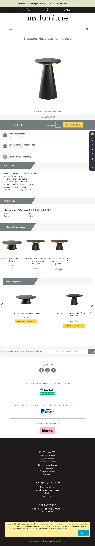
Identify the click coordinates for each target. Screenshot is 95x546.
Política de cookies (47, 471)
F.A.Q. (47, 493)
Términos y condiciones (47, 465)
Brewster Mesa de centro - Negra (26, 313)
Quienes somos (47, 459)
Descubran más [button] (15, 136)
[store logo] (47, 18)
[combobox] (47, 29)
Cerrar (83, 533)
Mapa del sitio (47, 496)
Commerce (47, 474)
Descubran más (15, 147)
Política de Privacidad (47, 462)
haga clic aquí (62, 529)
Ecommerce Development (40, 541)
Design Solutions (59, 541)
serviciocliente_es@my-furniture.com (47, 509)
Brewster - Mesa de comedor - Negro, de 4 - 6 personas (59, 261)
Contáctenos (47, 468)
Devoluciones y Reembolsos (47, 490)
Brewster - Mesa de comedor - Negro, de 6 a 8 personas (35, 261)
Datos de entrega (47, 487)
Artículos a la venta (47, 456)
